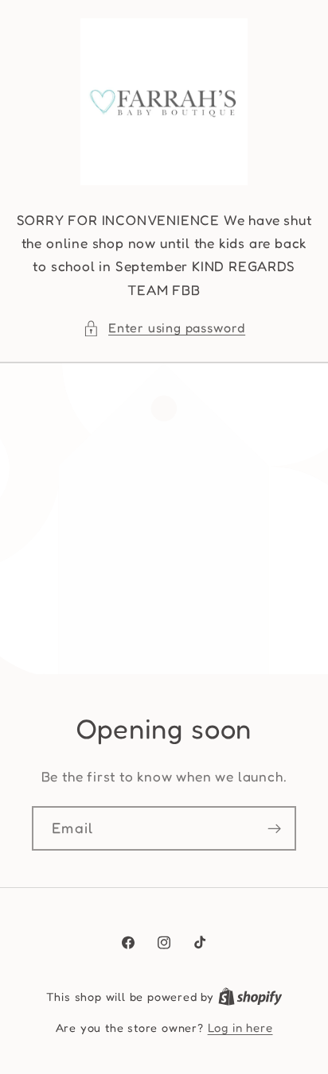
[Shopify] (250, 996)
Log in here (240, 1027)
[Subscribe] (274, 828)
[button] (164, 328)
